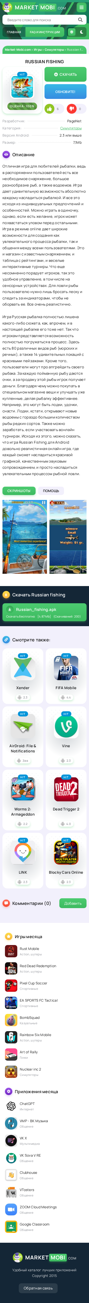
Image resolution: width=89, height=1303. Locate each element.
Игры (38, 49)
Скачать (68, 74)
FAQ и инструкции (45, 32)
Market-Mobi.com (18, 49)
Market (40, 7)
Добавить (73, 903)
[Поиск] (80, 20)
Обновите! (65, 91)
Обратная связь (38, 1288)
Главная (14, 32)
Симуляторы (54, 49)
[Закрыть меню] (82, 7)
